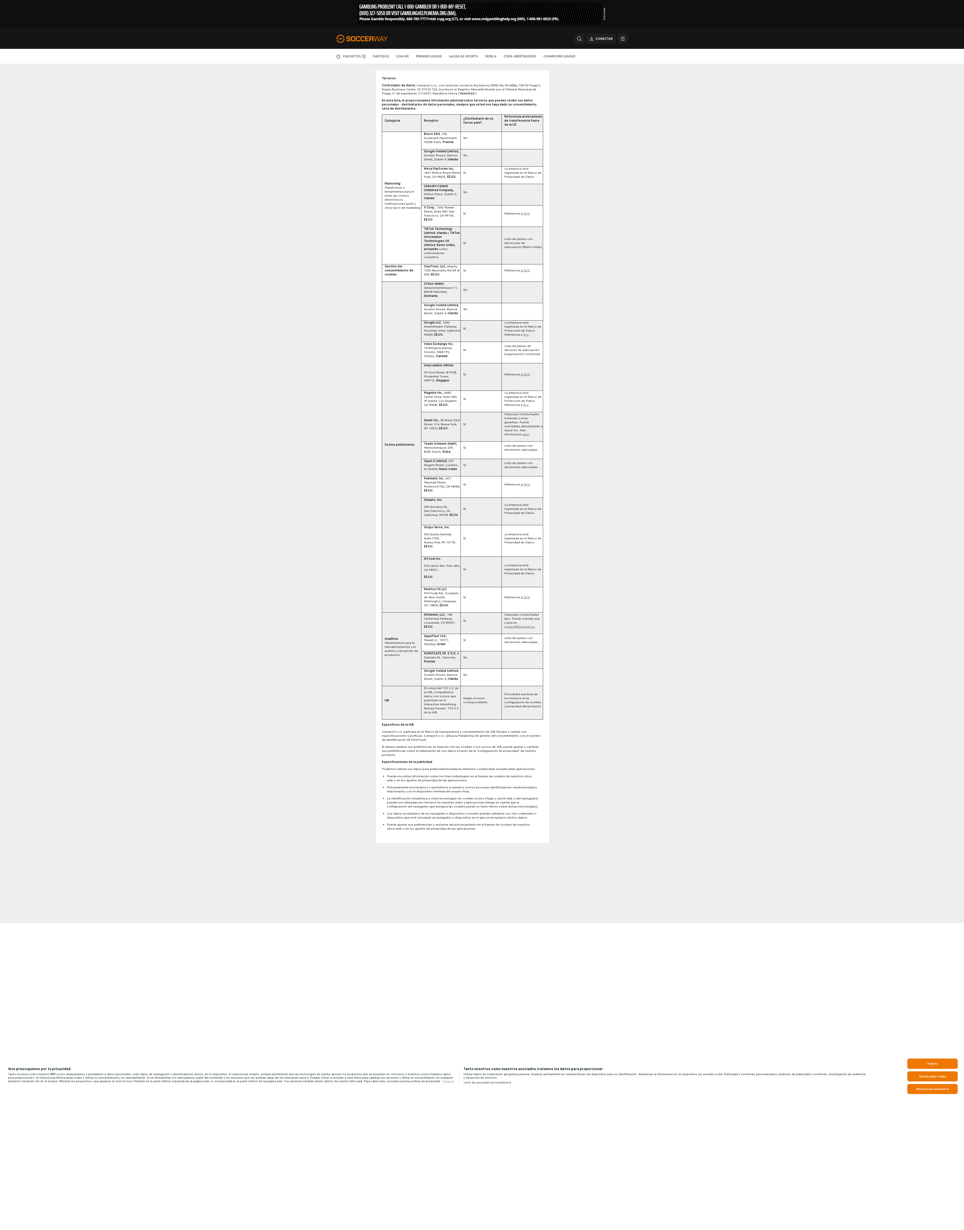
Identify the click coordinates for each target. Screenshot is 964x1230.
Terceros (448, 1081)
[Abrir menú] (623, 39)
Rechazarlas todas (932, 1076)
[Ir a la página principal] (371, 39)
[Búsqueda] (579, 39)
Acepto (932, 1063)
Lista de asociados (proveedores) (487, 1082)
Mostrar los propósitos (932, 1089)
